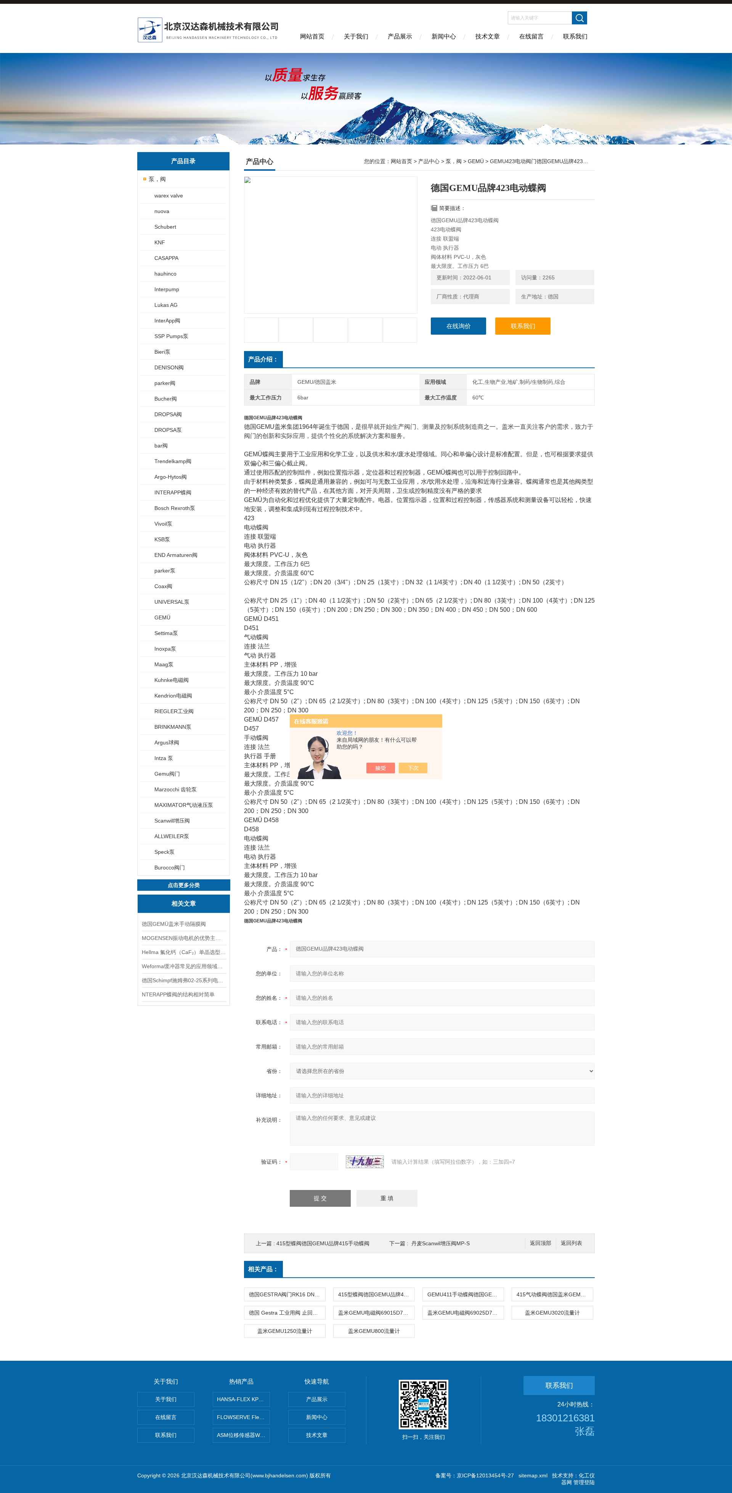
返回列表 (571, 1243)
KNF (159, 242)
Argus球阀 (166, 742)
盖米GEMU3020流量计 (552, 1313)
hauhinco (165, 274)
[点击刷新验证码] (365, 1161)
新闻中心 (444, 36)
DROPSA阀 (168, 414)
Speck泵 (164, 852)
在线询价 (458, 326)
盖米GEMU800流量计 (374, 1331)
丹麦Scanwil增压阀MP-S (440, 1243)
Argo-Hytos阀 (170, 477)
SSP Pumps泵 (171, 336)
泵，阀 (157, 179)
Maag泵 (163, 664)
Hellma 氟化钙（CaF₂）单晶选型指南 (184, 952)
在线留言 (531, 36)
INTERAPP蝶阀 (172, 492)
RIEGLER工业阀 (174, 711)
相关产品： (263, 1269)
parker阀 (164, 383)
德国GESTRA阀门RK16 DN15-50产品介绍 (287, 1294)
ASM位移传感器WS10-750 (243, 1435)
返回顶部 (540, 1243)
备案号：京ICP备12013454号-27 (474, 1475)
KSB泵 (162, 539)
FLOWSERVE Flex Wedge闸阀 (243, 1417)
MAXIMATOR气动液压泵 (183, 805)
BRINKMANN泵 (172, 727)
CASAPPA (166, 258)
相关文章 (184, 903)
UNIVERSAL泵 (171, 602)
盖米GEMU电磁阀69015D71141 (376, 1313)
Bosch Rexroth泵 (174, 508)
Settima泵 (166, 633)
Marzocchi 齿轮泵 (175, 789)
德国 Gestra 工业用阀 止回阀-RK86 (287, 1313)
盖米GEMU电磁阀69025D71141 (465, 1313)
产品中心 (429, 161)
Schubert (165, 227)
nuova (161, 211)
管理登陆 (584, 1482)
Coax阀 (163, 586)
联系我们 (575, 36)
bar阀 (161, 446)
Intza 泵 (163, 758)
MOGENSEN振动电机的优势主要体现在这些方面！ (184, 938)
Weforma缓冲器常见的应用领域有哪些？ (184, 966)
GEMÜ (162, 617)
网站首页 (312, 36)
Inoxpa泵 (165, 649)
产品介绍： (263, 359)
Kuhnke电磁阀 (171, 680)
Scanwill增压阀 (172, 821)
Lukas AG (166, 305)
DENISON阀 (169, 367)
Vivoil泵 (163, 524)
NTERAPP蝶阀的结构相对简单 (178, 994)
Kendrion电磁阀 (173, 696)
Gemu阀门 (167, 774)
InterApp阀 (167, 321)
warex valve (168, 195)
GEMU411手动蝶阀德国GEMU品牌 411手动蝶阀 (465, 1294)
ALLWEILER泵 (171, 836)
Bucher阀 (165, 399)
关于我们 (356, 36)
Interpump (166, 289)
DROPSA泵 (168, 430)
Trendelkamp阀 (172, 461)
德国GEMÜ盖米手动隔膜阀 (174, 924)
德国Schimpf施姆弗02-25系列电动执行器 (184, 980)
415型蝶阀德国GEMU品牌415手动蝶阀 (322, 1243)
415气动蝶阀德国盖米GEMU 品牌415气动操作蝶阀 (555, 1294)
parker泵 (164, 571)
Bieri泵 (162, 352)
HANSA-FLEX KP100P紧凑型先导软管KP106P (243, 1399)
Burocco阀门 (169, 867)
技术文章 (487, 36)
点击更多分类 (184, 885)
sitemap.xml (532, 1475)
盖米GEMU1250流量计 (284, 1331)
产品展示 (400, 36)
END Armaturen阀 (175, 555)
